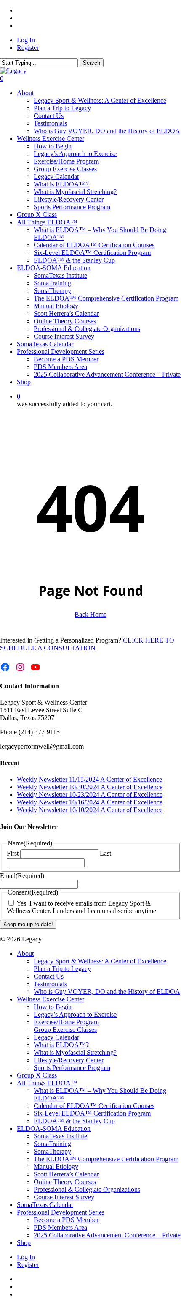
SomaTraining (52, 1143)
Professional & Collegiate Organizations (87, 1189)
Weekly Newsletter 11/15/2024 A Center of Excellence (89, 779)
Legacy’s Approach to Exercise (75, 1014)
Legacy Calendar (56, 1037)
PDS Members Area (60, 1227)
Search (91, 63)
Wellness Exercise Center (50, 999)
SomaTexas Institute (60, 1136)
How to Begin (53, 1006)
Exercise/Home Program (66, 1022)
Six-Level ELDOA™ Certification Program (92, 1113)
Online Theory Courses (65, 1181)
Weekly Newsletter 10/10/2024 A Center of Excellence (89, 809)
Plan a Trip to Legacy (62, 968)
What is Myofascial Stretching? (75, 1052)
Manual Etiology (56, 1166)
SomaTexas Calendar (45, 1204)
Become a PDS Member (66, 1219)
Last (105, 853)
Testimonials (50, 984)
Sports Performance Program (72, 1067)
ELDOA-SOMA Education (53, 1128)
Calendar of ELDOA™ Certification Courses (94, 1105)
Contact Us (49, 976)
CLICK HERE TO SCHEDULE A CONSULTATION (87, 644)
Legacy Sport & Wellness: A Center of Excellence (100, 961)
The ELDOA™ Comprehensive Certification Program (106, 1159)
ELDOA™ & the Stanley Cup (74, 1120)
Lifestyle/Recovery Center (69, 1060)
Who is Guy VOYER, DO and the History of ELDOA (107, 991)
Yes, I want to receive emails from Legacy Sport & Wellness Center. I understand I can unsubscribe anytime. (82, 907)
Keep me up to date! (28, 924)
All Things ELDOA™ (47, 1082)
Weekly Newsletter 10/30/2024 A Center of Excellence (89, 787)
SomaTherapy (52, 1151)
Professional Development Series (60, 1212)
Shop (24, 1242)
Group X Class (37, 1075)
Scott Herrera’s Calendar (66, 1174)
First (13, 853)
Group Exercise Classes (65, 1029)
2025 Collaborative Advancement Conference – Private (107, 1235)
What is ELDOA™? (61, 1044)
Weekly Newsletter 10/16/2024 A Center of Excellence (89, 802)
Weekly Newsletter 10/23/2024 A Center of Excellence (89, 794)
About (25, 953)
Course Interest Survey (64, 1197)
